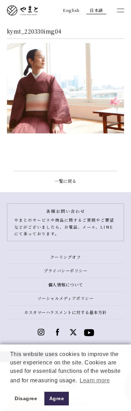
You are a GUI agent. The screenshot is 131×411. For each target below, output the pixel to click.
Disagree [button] (26, 398)
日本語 (96, 10)
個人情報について (65, 284)
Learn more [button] (95, 380)
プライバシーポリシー (65, 270)
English (71, 10)
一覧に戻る (65, 181)
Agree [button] (56, 398)
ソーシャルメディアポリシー (65, 298)
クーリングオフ (65, 257)
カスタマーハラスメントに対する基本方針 (65, 312)
